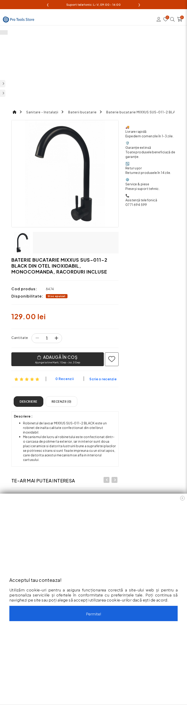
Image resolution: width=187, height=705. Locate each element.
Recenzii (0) (61, 401)
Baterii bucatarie (82, 112)
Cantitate (19, 337)
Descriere (28, 401)
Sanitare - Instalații (42, 112)
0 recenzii (64, 379)
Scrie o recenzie (103, 379)
